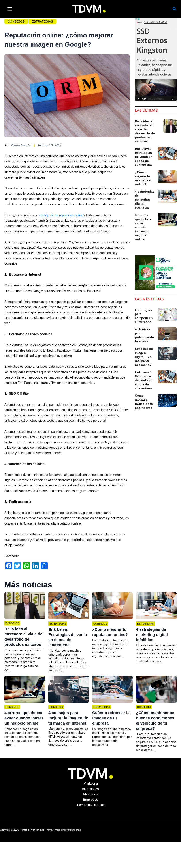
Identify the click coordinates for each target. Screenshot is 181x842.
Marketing (90, 783)
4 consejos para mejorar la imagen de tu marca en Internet (68, 718)
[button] (175, 9)
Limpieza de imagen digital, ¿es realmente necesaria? (144, 357)
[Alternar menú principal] (9, 9)
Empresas (90, 799)
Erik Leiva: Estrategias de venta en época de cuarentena (144, 157)
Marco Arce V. (21, 145)
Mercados (90, 794)
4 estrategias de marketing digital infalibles (144, 200)
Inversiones (90, 789)
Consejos (16, 21)
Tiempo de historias (91, 805)
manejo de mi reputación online (61, 215)
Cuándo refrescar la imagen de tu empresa (111, 718)
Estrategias (42, 21)
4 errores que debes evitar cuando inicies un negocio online (143, 227)
